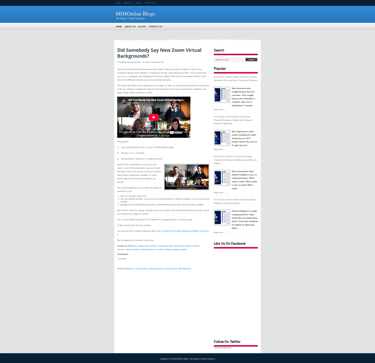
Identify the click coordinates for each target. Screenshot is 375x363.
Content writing (141, 269)
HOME (118, 3)
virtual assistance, (148, 249)
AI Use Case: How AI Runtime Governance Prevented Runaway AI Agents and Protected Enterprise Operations (233, 120)
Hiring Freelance (155, 269)
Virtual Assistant (171, 269)
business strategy (163, 249)
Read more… (220, 110)
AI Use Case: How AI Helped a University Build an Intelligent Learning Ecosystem (235, 201)
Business (130, 269)
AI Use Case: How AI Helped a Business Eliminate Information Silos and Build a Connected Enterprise (235, 78)
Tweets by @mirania (222, 348)
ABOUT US (128, 3)
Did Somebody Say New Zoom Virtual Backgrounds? (159, 53)
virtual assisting (132, 249)
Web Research (185, 269)
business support (179, 249)
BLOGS (139, 3)
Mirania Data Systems (148, 246)
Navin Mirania (175, 246)
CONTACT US (150, 3)
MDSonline (132, 246)
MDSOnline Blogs (135, 13)
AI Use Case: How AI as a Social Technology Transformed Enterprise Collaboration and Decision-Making (236, 159)
